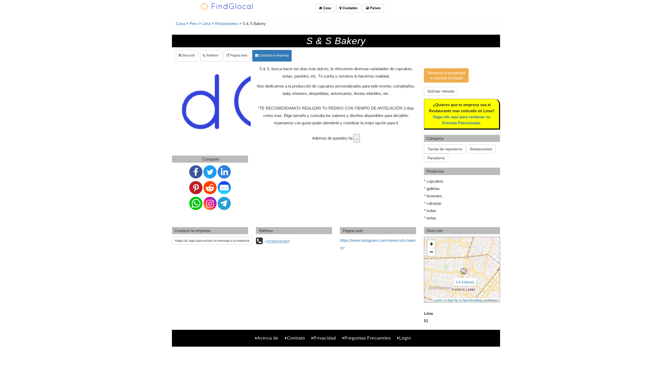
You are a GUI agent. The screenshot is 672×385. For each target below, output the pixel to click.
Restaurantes (226, 23)
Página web (238, 55)
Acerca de (268, 338)
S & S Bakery (465, 282)
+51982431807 (277, 241)
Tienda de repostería (444, 149)
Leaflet (438, 300)
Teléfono (211, 55)
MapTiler (453, 300)
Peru (194, 23)
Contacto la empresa (273, 55)
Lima (206, 23)
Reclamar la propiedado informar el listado (446, 75)
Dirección (188, 55)
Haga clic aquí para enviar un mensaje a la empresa (212, 241)
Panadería (436, 158)
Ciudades (349, 8)
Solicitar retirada (440, 91)
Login (405, 338)
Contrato (296, 338)
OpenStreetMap (472, 300)
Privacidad (324, 338)
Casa (326, 8)
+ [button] (431, 244)
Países (375, 8)
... (356, 138)
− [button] (431, 252)
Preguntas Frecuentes (367, 338)
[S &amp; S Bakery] (463, 271)
